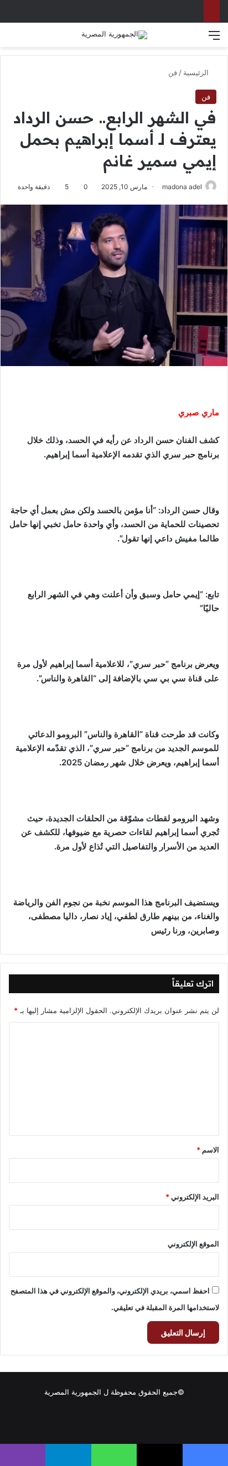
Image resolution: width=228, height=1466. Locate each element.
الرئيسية (197, 72)
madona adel (182, 186)
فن (172, 72)
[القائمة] (214, 39)
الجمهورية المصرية (72, 1391)
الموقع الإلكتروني (193, 1243)
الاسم (207, 1149)
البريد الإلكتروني (192, 1196)
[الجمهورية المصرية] (114, 34)
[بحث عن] (13, 39)
